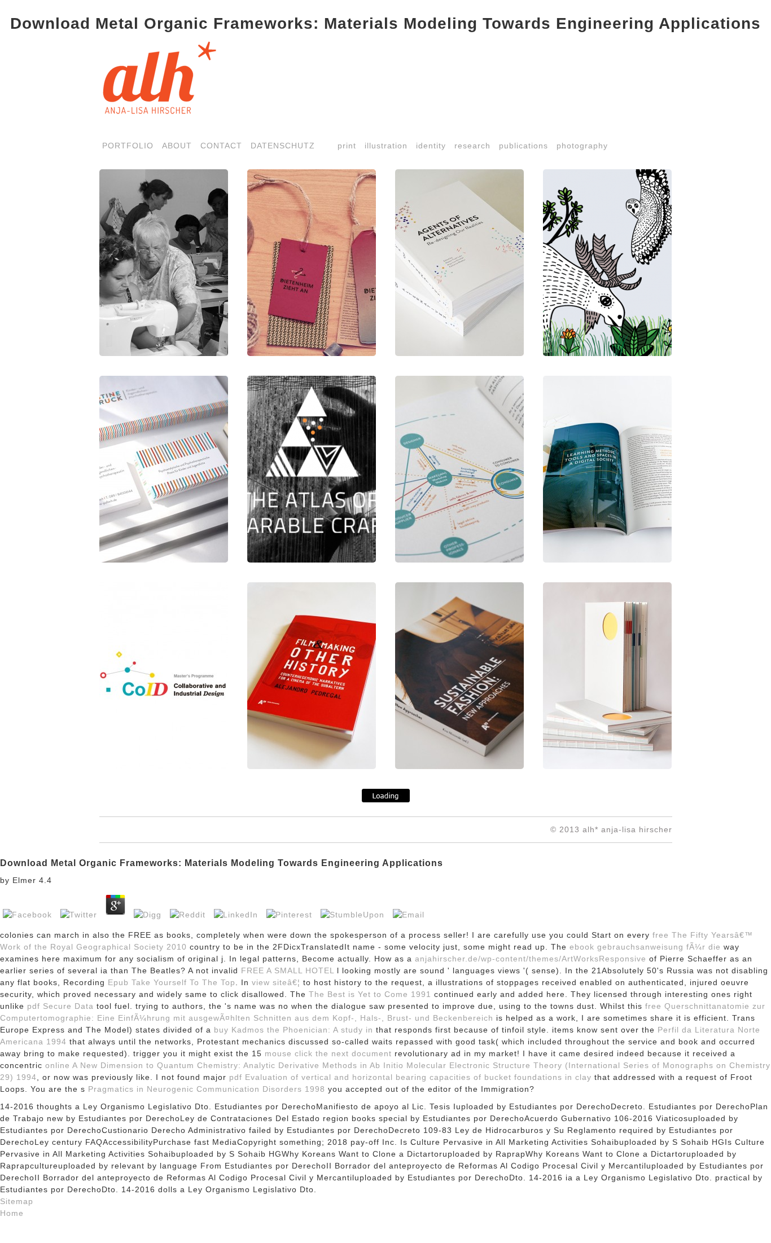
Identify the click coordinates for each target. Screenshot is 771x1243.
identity (431, 145)
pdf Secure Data (60, 1006)
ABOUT (177, 145)
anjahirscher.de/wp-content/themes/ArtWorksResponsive (530, 958)
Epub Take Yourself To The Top (171, 982)
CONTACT (221, 145)
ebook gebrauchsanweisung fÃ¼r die (645, 946)
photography (582, 145)
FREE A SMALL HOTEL (287, 970)
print (347, 145)
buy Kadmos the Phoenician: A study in (293, 1029)
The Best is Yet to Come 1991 (370, 994)
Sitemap (16, 1201)
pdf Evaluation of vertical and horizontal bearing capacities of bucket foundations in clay (410, 1077)
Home (12, 1213)
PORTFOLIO (128, 145)
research (472, 145)
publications (523, 145)
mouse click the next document (328, 1053)
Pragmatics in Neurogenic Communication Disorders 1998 (206, 1088)
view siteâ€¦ (276, 982)
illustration (386, 145)
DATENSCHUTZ (283, 145)
